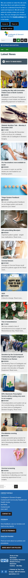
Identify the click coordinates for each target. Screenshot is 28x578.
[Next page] (16, 486)
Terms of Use (14, 556)
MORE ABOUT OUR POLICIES (11, 548)
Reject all (14, 24)
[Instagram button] (25, 40)
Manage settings (7, 28)
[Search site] (14, 40)
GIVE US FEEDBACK (8, 531)
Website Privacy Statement (15, 563)
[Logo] (14, 34)
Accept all (5, 24)
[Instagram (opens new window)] (5, 571)
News (7, 49)
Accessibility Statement (17, 560)
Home (2, 49)
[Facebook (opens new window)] (2, 571)
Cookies (12, 566)
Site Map (19, 566)
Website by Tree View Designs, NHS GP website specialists (17, 571)
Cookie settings (18, 17)
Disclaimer (13, 558)
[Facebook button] (22, 40)
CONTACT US (6, 514)
